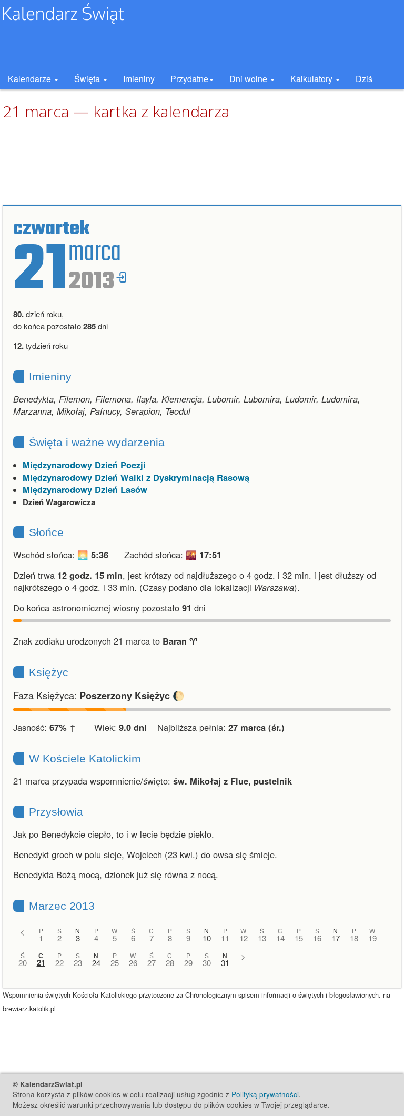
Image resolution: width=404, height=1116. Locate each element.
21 (41, 963)
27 (151, 963)
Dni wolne (249, 79)
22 (59, 963)
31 (225, 963)
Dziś (364, 79)
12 (243, 938)
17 (335, 938)
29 (188, 963)
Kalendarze (30, 79)
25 (114, 963)
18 (354, 938)
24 (96, 963)
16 (317, 938)
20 (22, 963)
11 (225, 938)
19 (372, 938)
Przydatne (189, 79)
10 (207, 938)
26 (133, 963)
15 (299, 938)
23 (78, 963)
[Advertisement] (202, 163)
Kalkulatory (312, 79)
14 (280, 938)
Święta (88, 79)
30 (207, 963)
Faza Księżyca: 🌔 (99, 695)
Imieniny (139, 79)
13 (262, 938)
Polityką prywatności (265, 1094)
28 (170, 963)
